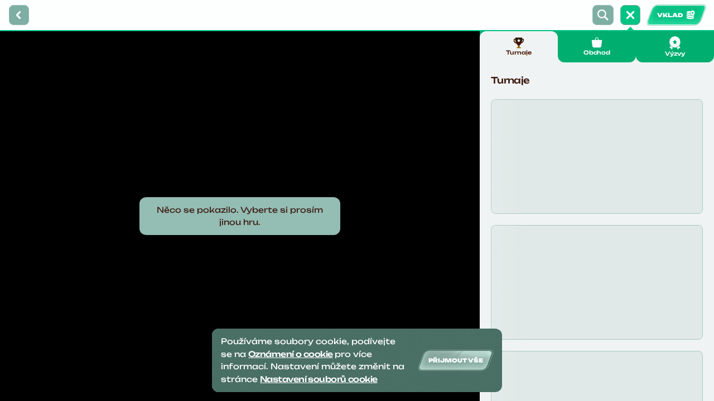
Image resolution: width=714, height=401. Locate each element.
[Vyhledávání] (603, 15)
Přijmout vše (455, 360)
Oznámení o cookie (290, 354)
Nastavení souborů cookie (319, 379)
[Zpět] (19, 15)
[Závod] (630, 15)
